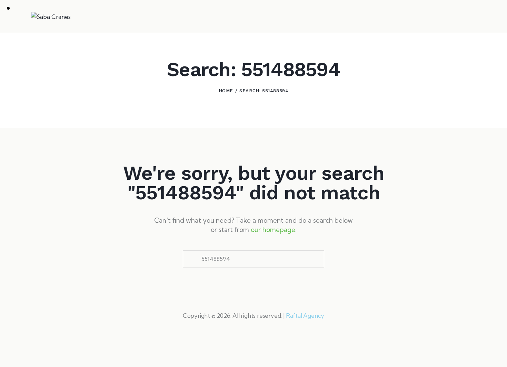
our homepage (273, 230)
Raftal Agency (305, 315)
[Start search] (471, 17)
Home (226, 90)
